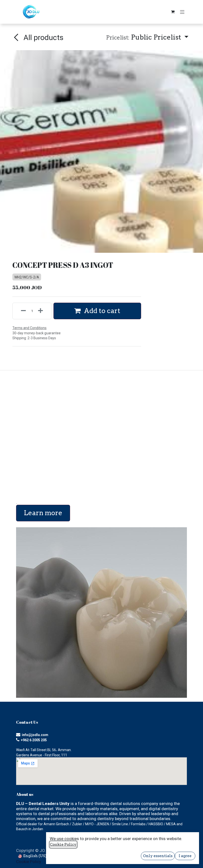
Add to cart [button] (101, 311)
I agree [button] (185, 856)
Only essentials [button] (158, 856)
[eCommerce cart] (173, 12)
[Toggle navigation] (182, 12)
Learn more (43, 513)
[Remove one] (21, 311)
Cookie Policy (28, 861)
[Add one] (43, 311)
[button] (147, 37)
